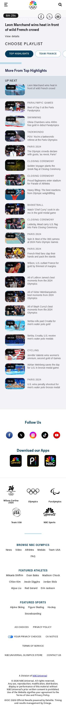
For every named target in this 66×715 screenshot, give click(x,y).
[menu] (6, 5)
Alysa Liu (16, 588)
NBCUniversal (39, 676)
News (9, 550)
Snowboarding (33, 614)
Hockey (52, 607)
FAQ (33, 556)
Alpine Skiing (17, 607)
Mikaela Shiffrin (14, 575)
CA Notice (52, 637)
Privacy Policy (42, 627)
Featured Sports (33, 602)
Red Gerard (31, 588)
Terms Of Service (33, 646)
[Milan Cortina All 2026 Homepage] (33, 5)
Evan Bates (33, 575)
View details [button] (12, 36)
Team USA (54, 550)
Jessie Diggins (32, 582)
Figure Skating (36, 607)
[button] (19, 54)
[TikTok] (44, 435)
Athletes (29, 550)
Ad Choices (22, 627)
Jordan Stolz (50, 582)
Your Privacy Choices (27, 637)
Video (18, 550)
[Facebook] (9, 435)
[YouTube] (56, 435)
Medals (41, 550)
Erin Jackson (48, 588)
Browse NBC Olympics (33, 545)
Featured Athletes (33, 571)
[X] (21, 435)
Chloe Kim (15, 582)
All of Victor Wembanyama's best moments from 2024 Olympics (41, 295)
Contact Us (54, 655)
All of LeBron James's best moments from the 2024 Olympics (41, 281)
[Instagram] (33, 435)
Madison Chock (51, 575)
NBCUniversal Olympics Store (23, 655)
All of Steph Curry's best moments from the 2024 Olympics (40, 310)
